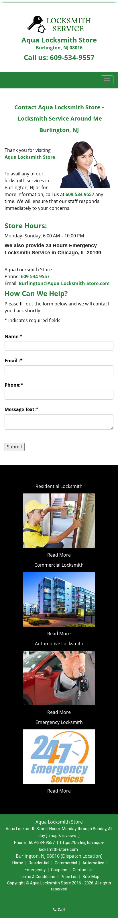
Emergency (35, 869)
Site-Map (90, 876)
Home (17, 863)
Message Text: (21, 409)
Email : (14, 360)
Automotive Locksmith (59, 643)
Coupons (59, 869)
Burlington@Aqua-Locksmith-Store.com (64, 283)
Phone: (14, 385)
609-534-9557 (72, 57)
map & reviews (63, 835)
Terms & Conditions (37, 876)
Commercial (66, 863)
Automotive (93, 863)
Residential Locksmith (59, 486)
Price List (69, 876)
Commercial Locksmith (59, 565)
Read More (59, 555)
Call (60, 909)
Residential (39, 863)
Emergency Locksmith (59, 722)
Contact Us (83, 869)
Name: (13, 336)
